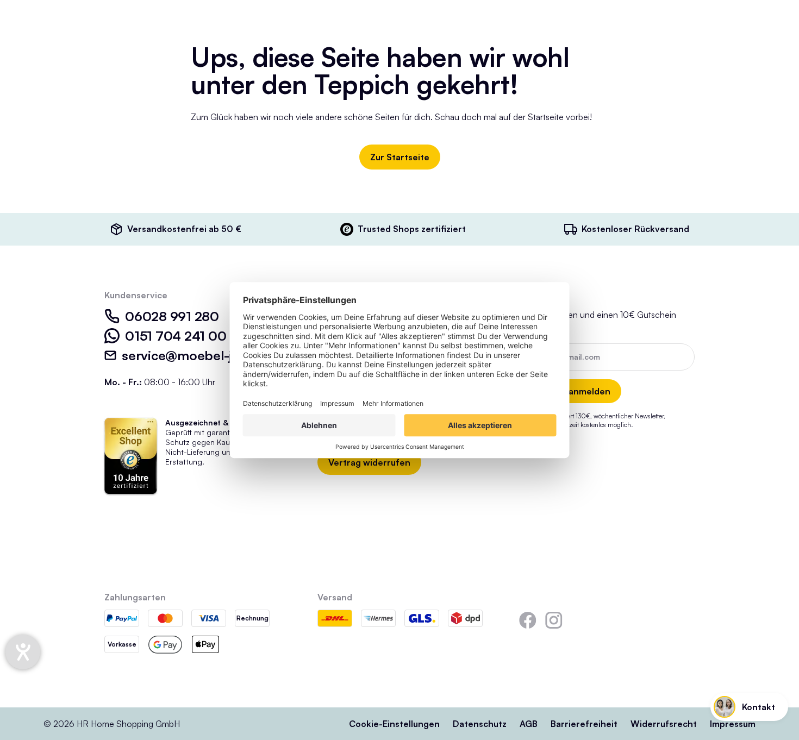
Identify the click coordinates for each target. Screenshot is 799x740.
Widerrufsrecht (664, 723)
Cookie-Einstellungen (394, 723)
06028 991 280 (172, 316)
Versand (334, 597)
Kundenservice (135, 295)
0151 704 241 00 (175, 335)
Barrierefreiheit (584, 723)
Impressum (733, 723)
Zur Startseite (399, 157)
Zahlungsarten (135, 597)
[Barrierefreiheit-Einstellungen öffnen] (22, 652)
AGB (529, 723)
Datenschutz (480, 723)
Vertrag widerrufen (369, 462)
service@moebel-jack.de (197, 355)
